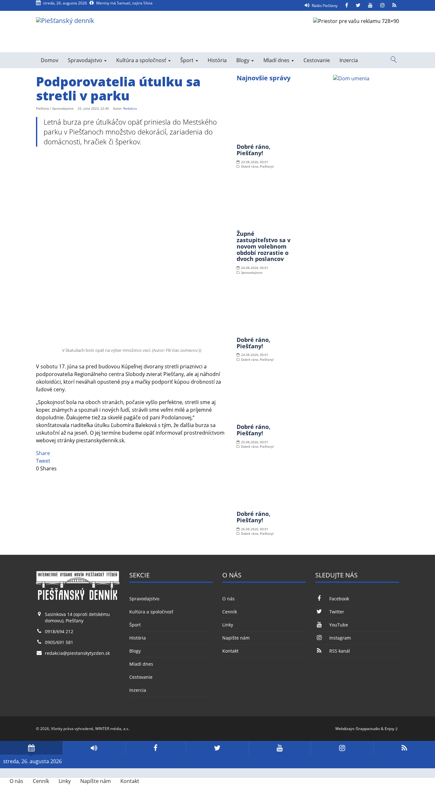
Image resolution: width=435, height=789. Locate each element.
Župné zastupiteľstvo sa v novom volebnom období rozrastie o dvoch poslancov (263, 246)
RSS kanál (339, 651)
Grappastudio (368, 728)
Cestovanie (316, 60)
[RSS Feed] (394, 5)
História (217, 60)
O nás (228, 599)
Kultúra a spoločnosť (142, 60)
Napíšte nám (236, 638)
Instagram (340, 638)
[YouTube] (370, 5)
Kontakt (230, 651)
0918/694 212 (59, 631)
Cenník (229, 612)
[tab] (31, 748)
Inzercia (348, 60)
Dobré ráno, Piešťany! (253, 150)
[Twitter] (358, 5)
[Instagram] (382, 5)
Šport (187, 60)
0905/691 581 (59, 642)
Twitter (336, 612)
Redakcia (130, 108)
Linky (227, 625)
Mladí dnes (277, 60)
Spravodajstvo (85, 60)
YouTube (338, 625)
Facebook (339, 599)
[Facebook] (347, 5)
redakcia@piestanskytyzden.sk (77, 653)
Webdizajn (344, 728)
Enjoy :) (391, 728)
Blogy (243, 60)
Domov (49, 60)
